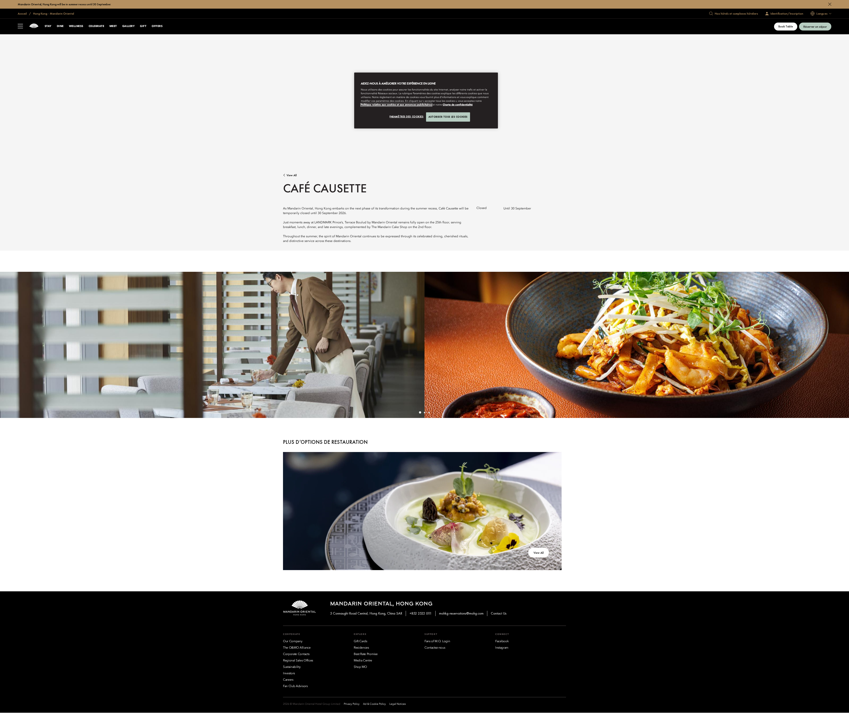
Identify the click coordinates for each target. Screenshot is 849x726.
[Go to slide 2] (424, 412)
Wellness (76, 26)
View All (292, 175)
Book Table (785, 26)
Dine (60, 26)
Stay (48, 26)
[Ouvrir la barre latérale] (20, 26)
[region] (426, 100)
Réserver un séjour (815, 27)
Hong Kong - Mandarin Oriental (53, 13)
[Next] (840, 345)
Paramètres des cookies (407, 116)
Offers (157, 26)
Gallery (128, 26)
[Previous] (8, 345)
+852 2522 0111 (420, 613)
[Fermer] (829, 4)
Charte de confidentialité (458, 104)
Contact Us (499, 613)
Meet (113, 26)
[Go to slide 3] (429, 412)
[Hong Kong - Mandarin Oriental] (33, 26)
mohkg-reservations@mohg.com (461, 613)
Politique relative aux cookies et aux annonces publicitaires (396, 104)
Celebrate (96, 26)
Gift (143, 26)
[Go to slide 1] (420, 412)
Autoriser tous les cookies (448, 116)
